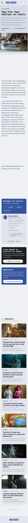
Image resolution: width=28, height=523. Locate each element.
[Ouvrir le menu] (2, 2)
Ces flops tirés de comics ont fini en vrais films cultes (13, 405)
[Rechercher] (21, 2)
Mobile (18, 243)
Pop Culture (6, 8)
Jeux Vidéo (11, 243)
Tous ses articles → (13, 230)
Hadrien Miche (5, 28)
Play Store (17, 168)
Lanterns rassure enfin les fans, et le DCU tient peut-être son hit (13, 495)
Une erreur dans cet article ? (16, 236)
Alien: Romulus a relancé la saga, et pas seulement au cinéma (13, 465)
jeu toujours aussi (13, 129)
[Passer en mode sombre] (25, 2)
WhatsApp (7, 210)
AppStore (5, 168)
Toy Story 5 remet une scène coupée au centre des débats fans (12, 435)
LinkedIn (19, 207)
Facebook (10, 207)
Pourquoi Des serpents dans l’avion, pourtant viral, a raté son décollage (13, 345)
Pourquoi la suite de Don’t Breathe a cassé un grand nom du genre (13, 375)
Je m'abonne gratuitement (14, 283)
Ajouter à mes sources (13, 263)
